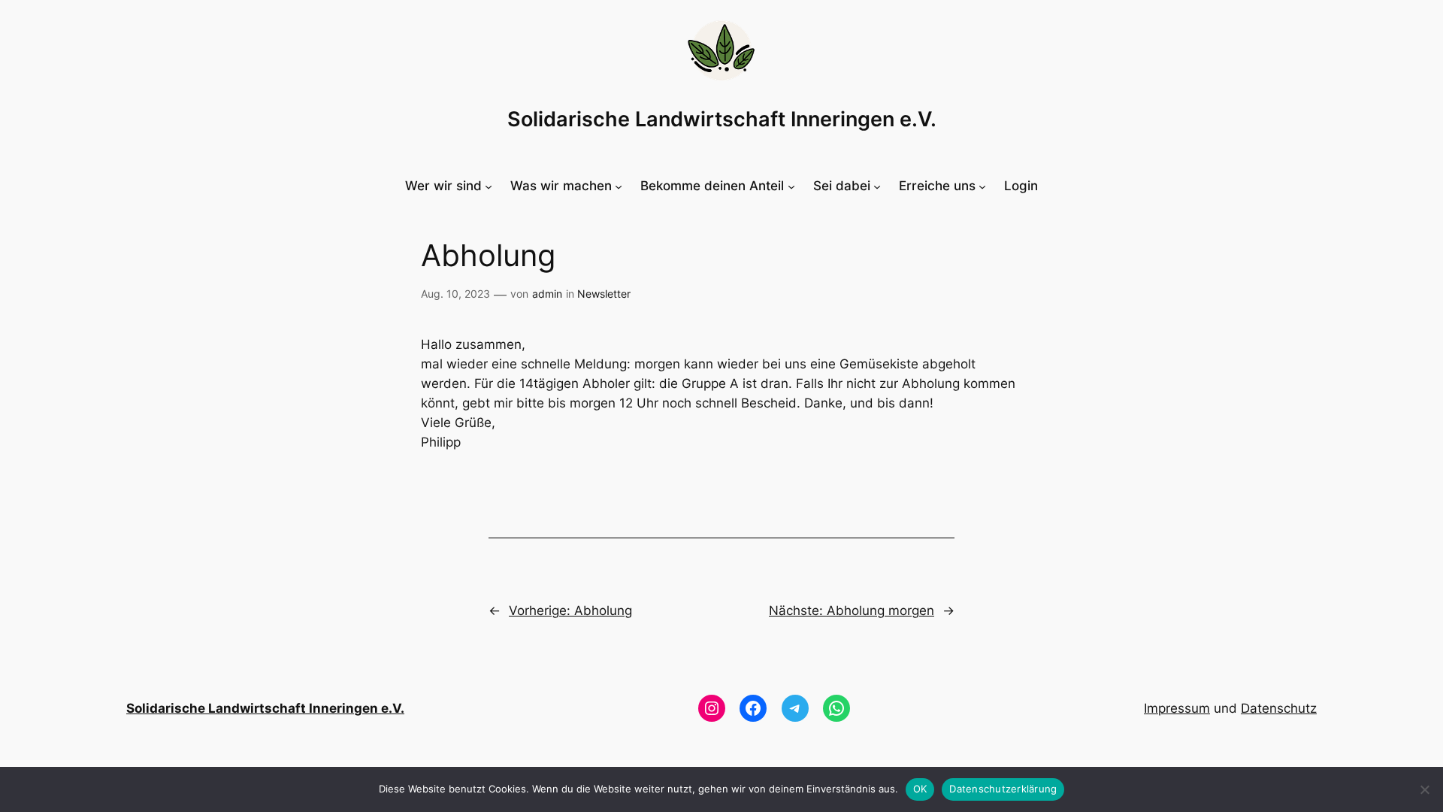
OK (920, 789)
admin (547, 293)
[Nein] (1424, 789)
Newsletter (604, 293)
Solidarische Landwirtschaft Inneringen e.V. (721, 119)
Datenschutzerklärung (1003, 789)
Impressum (1177, 708)
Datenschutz (1279, 708)
